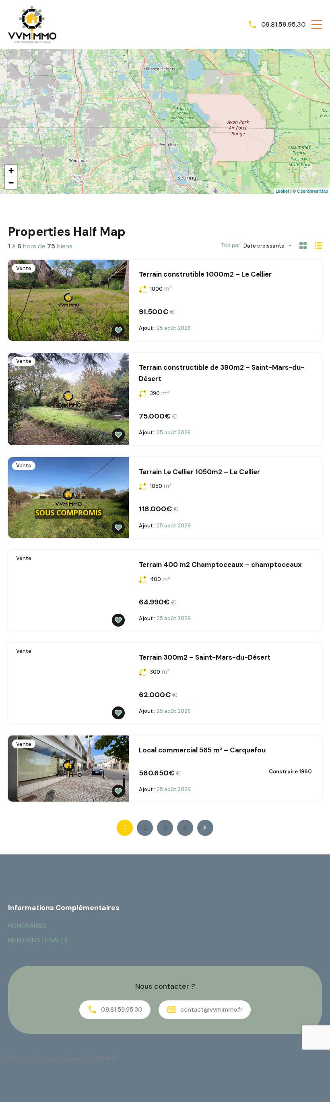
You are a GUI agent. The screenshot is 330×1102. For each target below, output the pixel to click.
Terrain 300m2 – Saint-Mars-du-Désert (204, 657)
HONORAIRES (27, 926)
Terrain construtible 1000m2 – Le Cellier (205, 274)
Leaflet (282, 190)
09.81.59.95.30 (283, 24)
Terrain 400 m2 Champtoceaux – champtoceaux (220, 564)
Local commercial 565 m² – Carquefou (202, 750)
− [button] (11, 183)
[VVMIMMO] (32, 24)
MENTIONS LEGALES (38, 940)
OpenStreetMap (312, 190)
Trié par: (231, 245)
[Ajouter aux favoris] (118, 330)
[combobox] (270, 246)
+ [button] (11, 171)
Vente (23, 268)
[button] (316, 24)
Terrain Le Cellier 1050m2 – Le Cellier (199, 471)
